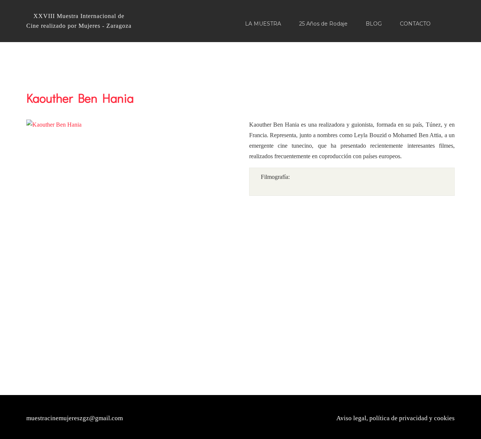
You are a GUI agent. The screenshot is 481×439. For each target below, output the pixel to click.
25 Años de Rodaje (323, 23)
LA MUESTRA (263, 23)
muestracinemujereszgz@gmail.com (74, 418)
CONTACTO (415, 23)
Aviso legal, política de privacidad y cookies (395, 418)
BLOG (374, 23)
